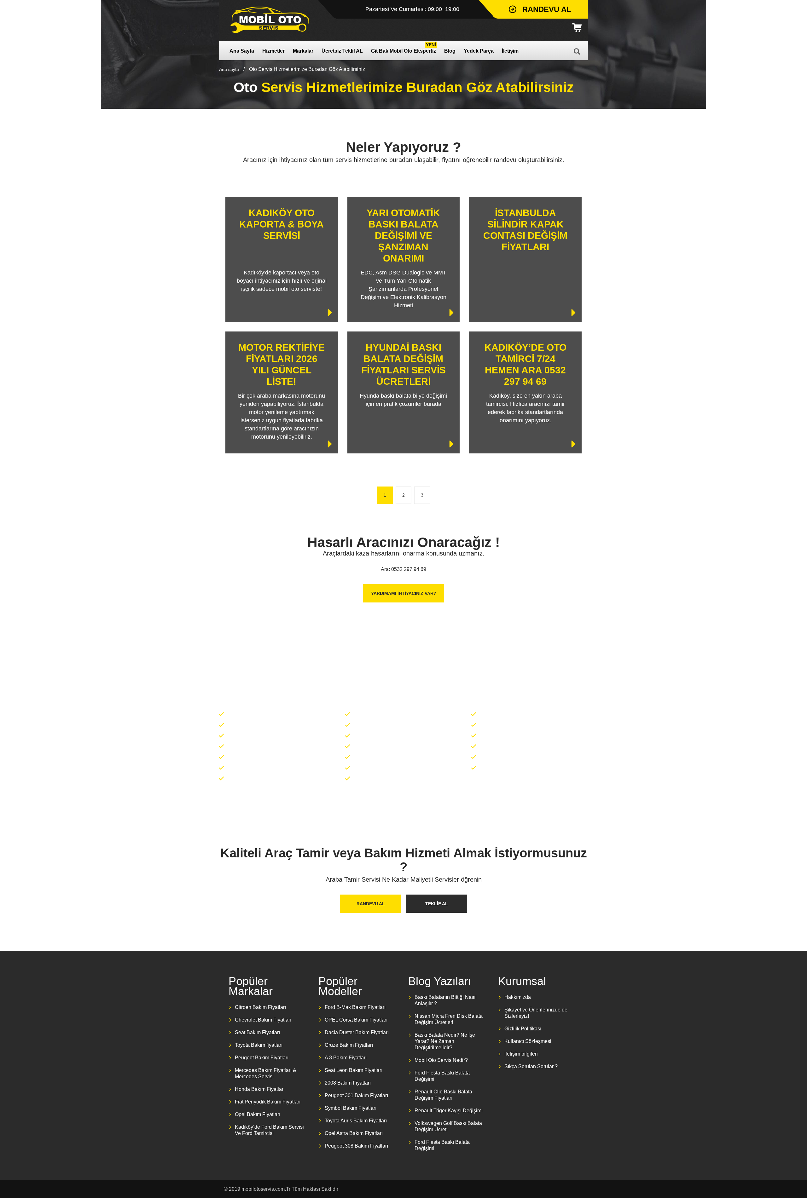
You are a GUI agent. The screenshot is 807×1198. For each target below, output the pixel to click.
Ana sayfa (229, 69)
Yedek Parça (479, 51)
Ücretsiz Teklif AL (342, 51)
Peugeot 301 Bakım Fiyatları (356, 1095)
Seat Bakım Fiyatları (257, 1032)
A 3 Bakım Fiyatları (346, 1057)
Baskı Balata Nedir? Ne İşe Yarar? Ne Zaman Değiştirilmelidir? (445, 1041)
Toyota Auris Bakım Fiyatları (356, 1120)
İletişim (510, 51)
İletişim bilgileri (521, 1054)
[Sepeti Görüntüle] (579, 27)
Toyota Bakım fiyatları (258, 1045)
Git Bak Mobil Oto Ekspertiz (403, 48)
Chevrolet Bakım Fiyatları (263, 1019)
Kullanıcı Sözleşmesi (527, 1041)
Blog (450, 51)
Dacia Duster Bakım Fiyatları (357, 1032)
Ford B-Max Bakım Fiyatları (355, 1007)
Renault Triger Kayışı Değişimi (449, 1110)
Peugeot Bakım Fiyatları (261, 1057)
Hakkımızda (517, 997)
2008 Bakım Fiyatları (348, 1083)
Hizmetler (273, 51)
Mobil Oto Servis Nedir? (441, 1060)
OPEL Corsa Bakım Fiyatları (356, 1019)
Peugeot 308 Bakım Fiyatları (356, 1146)
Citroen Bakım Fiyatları (260, 1007)
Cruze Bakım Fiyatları (349, 1045)
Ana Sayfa (241, 51)
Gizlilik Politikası (522, 1028)
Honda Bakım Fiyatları (260, 1089)
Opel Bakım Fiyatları (257, 1114)
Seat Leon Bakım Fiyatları (353, 1070)
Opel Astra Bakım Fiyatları (354, 1133)
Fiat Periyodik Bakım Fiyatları (267, 1101)
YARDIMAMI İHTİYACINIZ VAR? (403, 593)
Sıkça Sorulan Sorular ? (531, 1066)
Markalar (303, 51)
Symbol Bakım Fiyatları (350, 1108)
